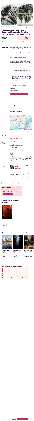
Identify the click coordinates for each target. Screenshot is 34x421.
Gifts (19, 1)
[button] (18, 15)
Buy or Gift (22, 418)
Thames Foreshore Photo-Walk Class (16, 138)
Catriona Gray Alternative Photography (22, 165)
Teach (23, 1)
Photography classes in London (9, 232)
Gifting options (7, 194)
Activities (15, 1)
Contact (26, 1)
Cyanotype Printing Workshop (15, 153)
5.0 (15, 418)
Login (30, 1)
